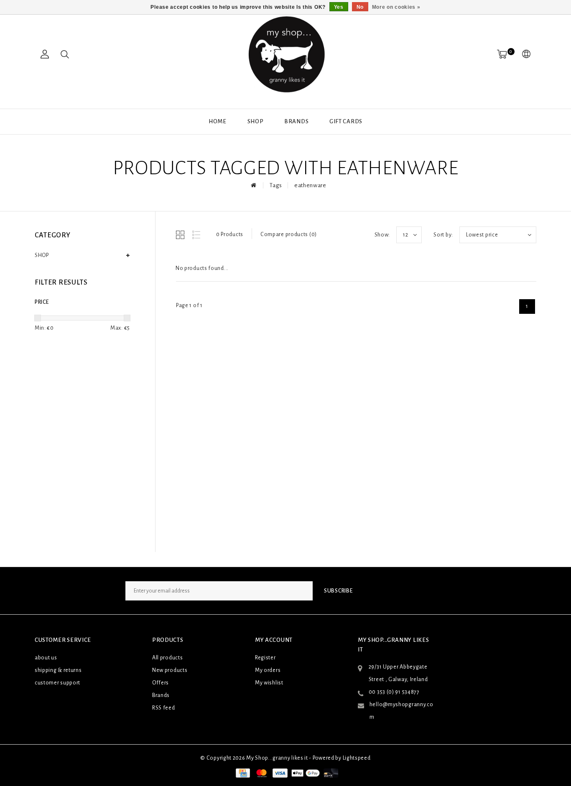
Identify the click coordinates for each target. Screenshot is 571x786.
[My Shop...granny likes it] (285, 54)
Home (218, 121)
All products (167, 658)
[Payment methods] (242, 773)
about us (46, 658)
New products (169, 670)
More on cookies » (396, 7)
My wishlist (269, 683)
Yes (339, 7)
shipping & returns (58, 670)
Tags (276, 185)
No (360, 7)
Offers (160, 683)
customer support (57, 683)
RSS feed (163, 708)
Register (265, 658)
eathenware (310, 185)
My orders (267, 670)
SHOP (255, 121)
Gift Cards (345, 121)
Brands (296, 121)
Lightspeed (357, 758)
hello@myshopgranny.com (401, 711)
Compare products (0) (288, 234)
